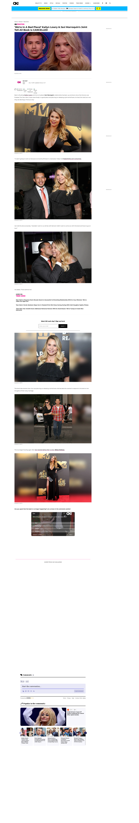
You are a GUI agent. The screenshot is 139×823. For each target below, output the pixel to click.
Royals (58, 3)
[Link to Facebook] (102, 3)
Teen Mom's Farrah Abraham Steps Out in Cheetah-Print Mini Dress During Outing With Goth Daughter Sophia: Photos (52, 305)
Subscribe (96, 3)
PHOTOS (64, 3)
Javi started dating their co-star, (50, 450)
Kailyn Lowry (28, 95)
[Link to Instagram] (106, 3)
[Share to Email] (35, 89)
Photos (20, 21)
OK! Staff (25, 81)
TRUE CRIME (79, 3)
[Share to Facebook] (20, 89)
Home (16, 21)
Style (51, 3)
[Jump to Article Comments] (15, 89)
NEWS (45, 3)
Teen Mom (26, 21)
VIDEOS (72, 3)
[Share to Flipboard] (30, 89)
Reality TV (38, 3)
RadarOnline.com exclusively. (72, 159)
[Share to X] (25, 89)
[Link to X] (110, 3)
